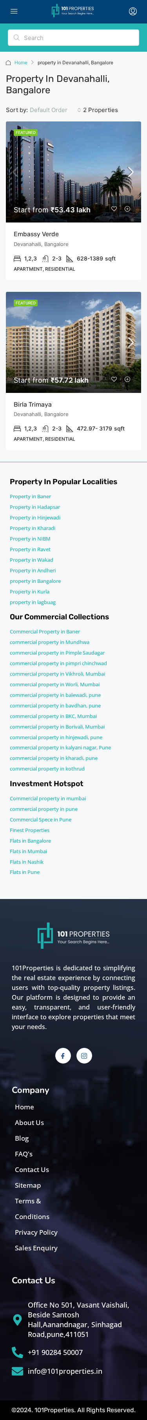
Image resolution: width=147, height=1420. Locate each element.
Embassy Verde (36, 234)
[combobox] (55, 110)
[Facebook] (63, 1056)
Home (21, 62)
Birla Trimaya (33, 404)
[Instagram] (84, 1056)
